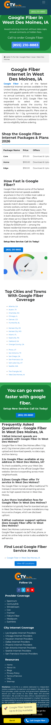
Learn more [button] (37, 714)
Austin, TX (13, 310)
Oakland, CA (14, 341)
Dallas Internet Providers (17, 642)
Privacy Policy (13, 673)
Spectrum (12, 601)
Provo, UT (12, 350)
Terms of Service (14, 676)
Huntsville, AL (14, 323)
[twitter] (23, 590)
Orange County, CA (16, 344)
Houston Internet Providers (19, 639)
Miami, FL (13, 335)
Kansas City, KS (15, 328)
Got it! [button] (12, 721)
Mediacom (12, 619)
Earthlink (11, 622)
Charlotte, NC (14, 313)
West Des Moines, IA (17, 375)
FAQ (9, 678)
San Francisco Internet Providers (21, 654)
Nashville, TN (14, 338)
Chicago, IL (13, 316)
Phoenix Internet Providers (18, 645)
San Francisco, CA (16, 359)
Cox (9, 610)
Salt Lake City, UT (15, 363)
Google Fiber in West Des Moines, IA (23, 558)
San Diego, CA (14, 356)
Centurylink (13, 604)
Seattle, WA (13, 366)
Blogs (9, 670)
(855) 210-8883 (38, 12)
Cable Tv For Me (11, 57)
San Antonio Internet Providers (20, 648)
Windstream (13, 607)
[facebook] (19, 590)
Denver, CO (13, 319)
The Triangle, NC (15, 371)
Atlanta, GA (13, 306)
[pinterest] (28, 590)
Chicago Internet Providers (18, 636)
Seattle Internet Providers (18, 651)
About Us (11, 667)
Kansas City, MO (15, 331)
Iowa (33, 57)
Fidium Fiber (13, 616)
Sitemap (11, 681)
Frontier (11, 613)
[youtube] (32, 590)
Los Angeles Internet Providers (20, 633)
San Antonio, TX (15, 353)
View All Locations (25, 563)
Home (10, 665)
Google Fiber (25, 57)
